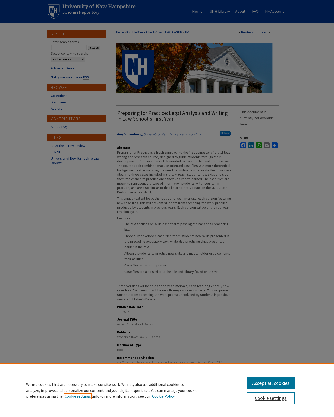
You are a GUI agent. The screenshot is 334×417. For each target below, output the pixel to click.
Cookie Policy (163, 396)
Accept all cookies (270, 383)
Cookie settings (78, 396)
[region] (167, 390)
